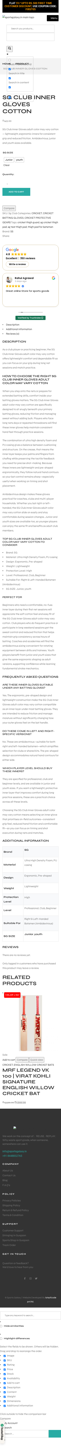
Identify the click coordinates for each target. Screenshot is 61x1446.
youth (38, 934)
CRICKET (37, 213)
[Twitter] (36, 1278)
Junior (28, 934)
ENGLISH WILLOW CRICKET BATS (34, 1064)
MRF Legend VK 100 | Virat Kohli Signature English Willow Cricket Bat (28, 1081)
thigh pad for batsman (40, 226)
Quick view (36, 1059)
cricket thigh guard (28, 222)
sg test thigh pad (17, 226)
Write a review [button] (17, 264)
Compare (22, 1059)
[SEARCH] (55, 1434)
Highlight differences (16, 1338)
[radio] (19, 159)
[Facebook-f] (25, 1278)
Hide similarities (13, 1326)
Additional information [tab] (19, 329)
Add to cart (16, 192)
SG (26, 849)
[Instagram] (30, 1278)
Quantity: (8, 174)
